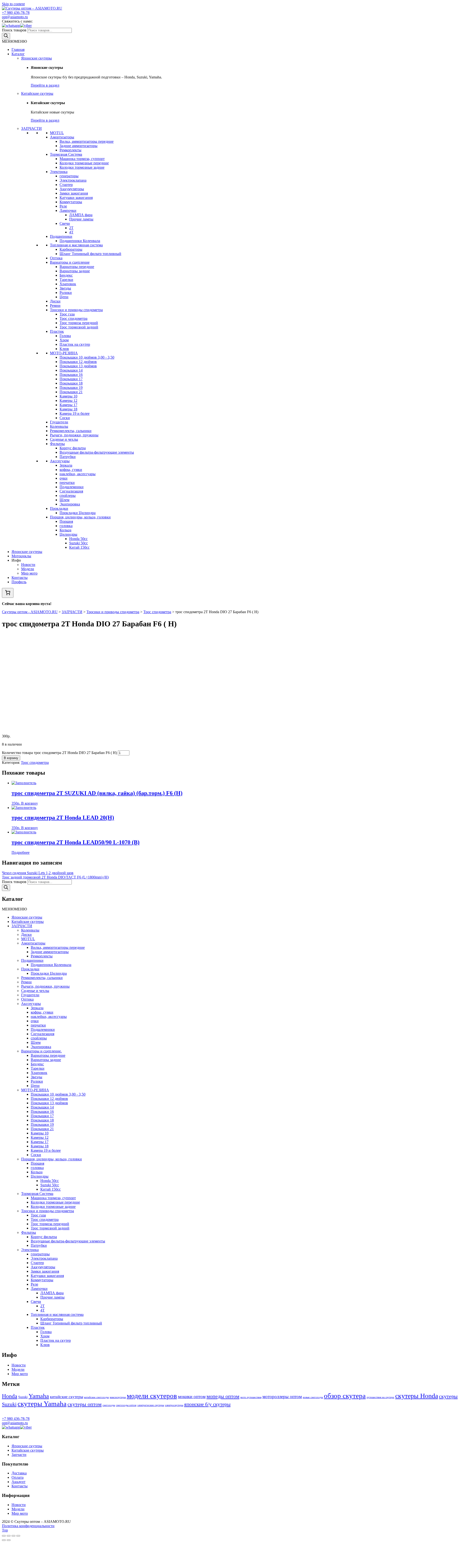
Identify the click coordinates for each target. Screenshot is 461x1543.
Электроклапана (73, 180)
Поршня (66, 521)
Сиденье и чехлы (64, 439)
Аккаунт (18, 1482)
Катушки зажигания (76, 198)
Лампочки (68, 210)
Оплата (18, 1477)
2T (71, 228)
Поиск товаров (14, 30)
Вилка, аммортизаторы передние (87, 141)
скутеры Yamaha (42, 1403)
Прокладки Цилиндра (78, 513)
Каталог (18, 54)
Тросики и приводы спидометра (76, 310)
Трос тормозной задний (79, 327)
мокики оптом (192, 1396)
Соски (65, 418)
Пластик (57, 331)
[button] (14, 41)
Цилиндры (68, 534)
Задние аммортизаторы (78, 146)
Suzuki (23, 1397)
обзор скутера (345, 1396)
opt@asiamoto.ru (15, 17)
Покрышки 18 (71, 383)
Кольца (65, 530)
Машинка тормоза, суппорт (82, 159)
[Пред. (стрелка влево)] (4, 1540)
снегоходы (109, 1405)
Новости (28, 565)
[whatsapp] (11, 26)
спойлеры (68, 495)
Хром (64, 340)
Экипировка (70, 504)
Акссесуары (60, 461)
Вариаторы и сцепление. (41, 1051)
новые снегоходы (313, 1397)
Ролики (66, 293)
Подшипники (61, 236)
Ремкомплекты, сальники (70, 431)
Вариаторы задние (75, 271)
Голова (65, 336)
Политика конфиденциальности (28, 1526)
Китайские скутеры (37, 93)
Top (5, 1530)
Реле (63, 206)
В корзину (11, 758)
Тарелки (66, 280)
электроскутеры (174, 1405)
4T (71, 232)
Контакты (20, 578)
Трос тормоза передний (79, 323)
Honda (9, 1396)
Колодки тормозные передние (84, 163)
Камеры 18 (68, 409)
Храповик (68, 284)
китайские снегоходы (96, 1397)
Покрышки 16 (71, 375)
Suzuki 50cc (78, 543)
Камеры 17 (68, 405)
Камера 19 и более (75, 413)
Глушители (59, 422)
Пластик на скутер (75, 344)
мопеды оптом (222, 1396)
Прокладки (59, 508)
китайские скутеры (66, 1397)
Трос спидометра (73, 318)
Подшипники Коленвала (80, 241)
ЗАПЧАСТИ (31, 128)
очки (63, 478)
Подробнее (21, 852)
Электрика (58, 172)
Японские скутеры (36, 58)
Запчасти (19, 1455)
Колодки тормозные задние (82, 167)
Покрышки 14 (71, 370)
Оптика (56, 258)
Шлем (64, 500)
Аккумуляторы (72, 189)
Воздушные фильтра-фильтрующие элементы (97, 452)
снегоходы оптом (126, 1405)
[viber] (26, 26)
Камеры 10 (68, 396)
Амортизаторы (62, 137)
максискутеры (118, 1397)
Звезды (65, 288)
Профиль (19, 582)
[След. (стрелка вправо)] (9, 1540)
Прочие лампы (81, 219)
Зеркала (66, 465)
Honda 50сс (78, 539)
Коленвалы (59, 426)
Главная (18, 49)
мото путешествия (250, 1397)
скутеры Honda (416, 1396)
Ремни (55, 305)
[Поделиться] (9, 1536)
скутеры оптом (84, 1404)
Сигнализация (71, 491)
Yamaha (39, 1396)
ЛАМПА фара (80, 215)
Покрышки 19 (71, 388)
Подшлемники (72, 487)
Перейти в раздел (45, 85)
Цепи (64, 297)
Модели (27, 569)
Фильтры (57, 444)
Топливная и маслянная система (76, 245)
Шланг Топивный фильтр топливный (90, 254)
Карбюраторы (71, 249)
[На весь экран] (13, 1536)
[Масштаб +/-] (18, 1536)
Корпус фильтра (73, 448)
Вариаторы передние (77, 267)
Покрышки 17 (71, 379)
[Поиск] (6, 36)
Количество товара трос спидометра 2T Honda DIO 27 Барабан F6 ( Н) (59, 753)
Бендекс (66, 275)
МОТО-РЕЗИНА (64, 353)
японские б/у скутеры (207, 1404)
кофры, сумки (71, 470)
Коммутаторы (71, 202)
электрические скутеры (150, 1405)
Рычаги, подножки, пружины (74, 435)
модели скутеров (152, 1396)
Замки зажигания (74, 193)
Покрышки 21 (71, 392)
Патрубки (68, 457)
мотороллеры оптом (282, 1396)
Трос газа (67, 314)
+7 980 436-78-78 (16, 13)
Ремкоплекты (70, 150)
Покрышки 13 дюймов (78, 366)
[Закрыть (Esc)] (4, 1536)
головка (66, 526)
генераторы (69, 176)
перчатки (67, 483)
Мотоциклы (21, 556)
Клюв (64, 349)
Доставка (19, 1473)
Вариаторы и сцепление (70, 262)
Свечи (65, 223)
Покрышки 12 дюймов (78, 362)
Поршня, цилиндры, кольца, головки (80, 517)
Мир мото (29, 573)
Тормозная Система (66, 154)
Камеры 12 (68, 400)
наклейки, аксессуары (78, 474)
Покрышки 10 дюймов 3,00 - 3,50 (87, 357)
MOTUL (57, 133)
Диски (55, 301)
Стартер (66, 185)
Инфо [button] (16, 560)
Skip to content (13, 4)
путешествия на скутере (380, 1397)
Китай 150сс (79, 547)
